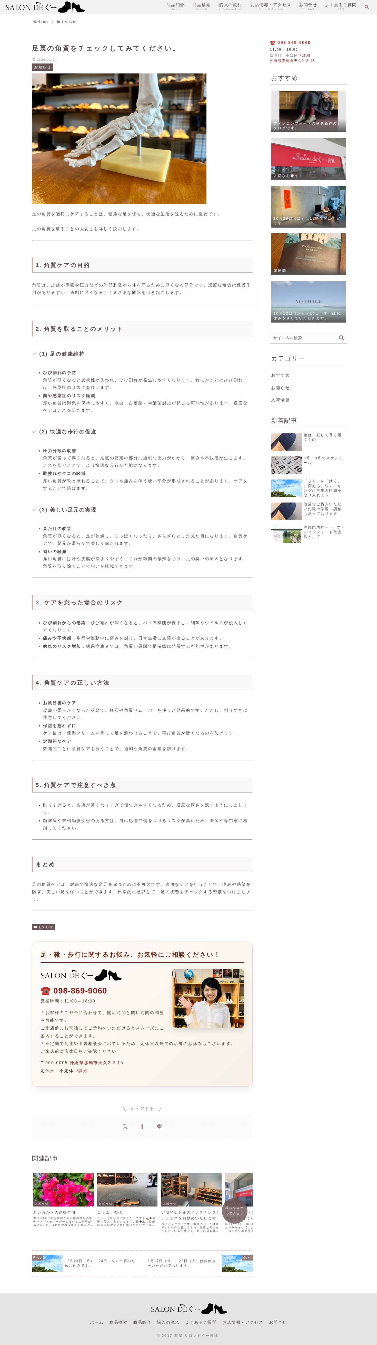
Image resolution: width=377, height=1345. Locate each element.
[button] (341, 338)
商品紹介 (142, 1322)
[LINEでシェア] (159, 1126)
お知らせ (45, 927)
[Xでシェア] (125, 1126)
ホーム (97, 1322)
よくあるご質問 (201, 1322)
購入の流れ (168, 1322)
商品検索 (118, 1322)
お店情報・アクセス (243, 1322)
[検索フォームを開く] (367, 7)
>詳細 (82, 1071)
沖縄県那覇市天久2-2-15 (97, 1063)
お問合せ (278, 1322)
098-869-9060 (80, 990)
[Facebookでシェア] (142, 1126)
